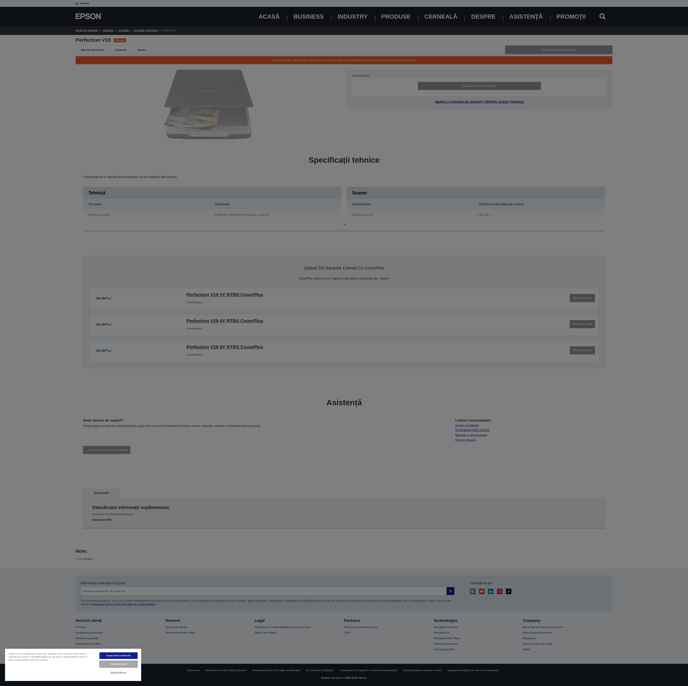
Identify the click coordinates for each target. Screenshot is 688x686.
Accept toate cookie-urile (118, 655)
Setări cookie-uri (118, 672)
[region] (73, 664)
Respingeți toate (118, 664)
